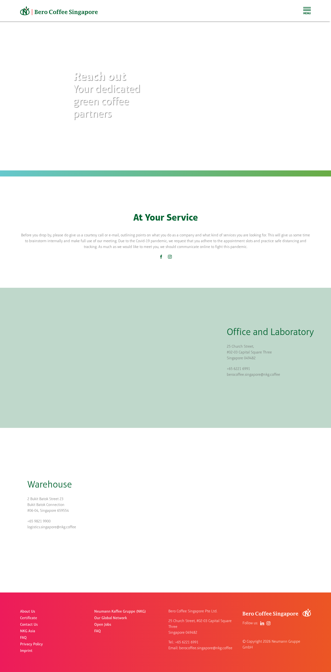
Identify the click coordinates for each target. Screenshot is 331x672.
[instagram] (170, 257)
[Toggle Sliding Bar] (307, 10)
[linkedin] (262, 623)
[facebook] (161, 257)
